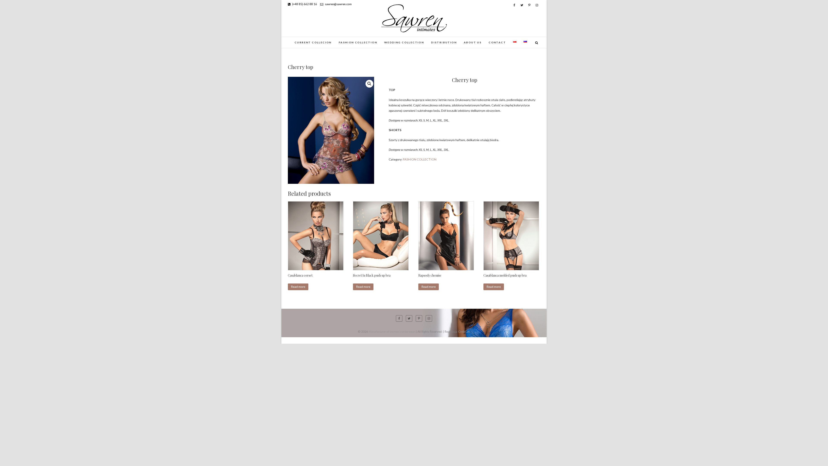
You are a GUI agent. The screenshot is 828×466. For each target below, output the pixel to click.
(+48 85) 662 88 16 (304, 4)
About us (472, 42)
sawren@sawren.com (338, 4)
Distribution (444, 42)
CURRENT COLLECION (313, 42)
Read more (298, 286)
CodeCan (464, 331)
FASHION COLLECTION (358, 42)
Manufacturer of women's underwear (392, 331)
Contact (497, 42)
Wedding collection (404, 42)
